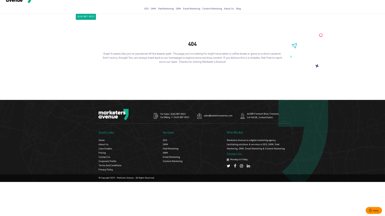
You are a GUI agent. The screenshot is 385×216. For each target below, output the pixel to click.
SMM (153, 9)
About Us (229, 9)
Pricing (102, 153)
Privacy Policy (106, 170)
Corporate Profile (107, 161)
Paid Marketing (166, 9)
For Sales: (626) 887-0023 (173, 114)
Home (102, 140)
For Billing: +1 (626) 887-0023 (174, 117)
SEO (146, 9)
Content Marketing (212, 9)
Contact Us (104, 157)
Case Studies (105, 149)
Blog (238, 9)
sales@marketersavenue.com (218, 116)
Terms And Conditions (110, 166)
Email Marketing (191, 9)
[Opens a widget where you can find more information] (373, 210)
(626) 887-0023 (85, 17)
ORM (178, 9)
